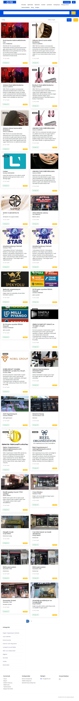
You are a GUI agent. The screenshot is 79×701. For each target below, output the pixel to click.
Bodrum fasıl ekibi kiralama (42, 85)
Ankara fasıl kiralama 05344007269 (40, 370)
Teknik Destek (7, 687)
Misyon (5, 681)
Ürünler (43, 4)
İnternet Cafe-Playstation (10, 643)
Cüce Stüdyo (37, 492)
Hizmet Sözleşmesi (27, 679)
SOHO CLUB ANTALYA (11, 213)
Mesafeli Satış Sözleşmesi (28, 683)
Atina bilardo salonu (40, 213)
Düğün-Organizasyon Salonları (11, 633)
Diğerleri (5, 654)
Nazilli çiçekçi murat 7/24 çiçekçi (13, 493)
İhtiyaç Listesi (65, 4)
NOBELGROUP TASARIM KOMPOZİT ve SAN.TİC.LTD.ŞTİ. (14, 370)
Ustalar (5, 661)
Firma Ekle (67, 2)
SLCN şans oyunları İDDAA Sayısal (42, 290)
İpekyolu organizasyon (11, 289)
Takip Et (25, 62)
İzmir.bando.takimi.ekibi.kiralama (14, 41)
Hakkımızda (6, 685)
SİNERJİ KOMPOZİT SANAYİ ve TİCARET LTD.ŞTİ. (43, 325)
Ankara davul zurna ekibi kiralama (42, 41)
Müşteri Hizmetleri (8, 689)
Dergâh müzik (8, 532)
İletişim (37, 7)
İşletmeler (30, 4)
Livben (5, 171)
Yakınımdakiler (25, 7)
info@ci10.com (47, 679)
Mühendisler (6, 665)
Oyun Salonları (7, 636)
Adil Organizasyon (10, 414)
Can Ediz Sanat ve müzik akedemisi (41, 533)
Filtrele (69, 19)
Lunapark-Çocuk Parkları (9, 647)
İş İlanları (49, 4)
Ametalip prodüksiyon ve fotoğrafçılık (42, 601)
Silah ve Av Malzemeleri (9, 651)
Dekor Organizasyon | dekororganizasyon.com (12, 448)
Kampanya (57, 4)
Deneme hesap (38, 414)
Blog (32, 7)
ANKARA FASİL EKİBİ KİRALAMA (43, 128)
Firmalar (23, 4)
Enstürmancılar (7, 640)
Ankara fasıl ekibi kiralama (13, 85)
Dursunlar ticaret (9, 600)
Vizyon (5, 679)
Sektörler (37, 4)
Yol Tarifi (6, 58)
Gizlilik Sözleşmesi (26, 681)
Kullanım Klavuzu (7, 683)
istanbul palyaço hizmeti (12, 246)
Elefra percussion (9, 567)
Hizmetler (5, 658)
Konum (75, 19)
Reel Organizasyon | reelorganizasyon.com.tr (41, 448)
